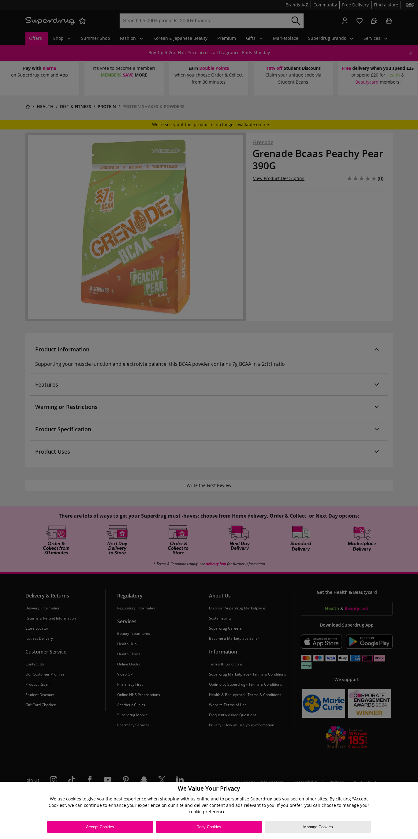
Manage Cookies (318, 827)
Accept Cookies (100, 827)
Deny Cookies (208, 827)
